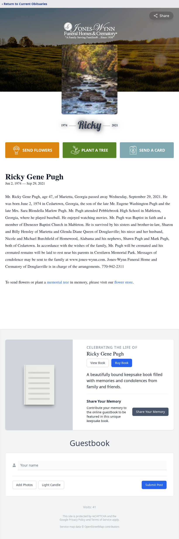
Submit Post (154, 485)
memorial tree (58, 282)
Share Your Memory (150, 412)
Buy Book (121, 363)
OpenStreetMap (94, 527)
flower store (123, 282)
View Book (97, 363)
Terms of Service (101, 520)
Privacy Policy (77, 520)
